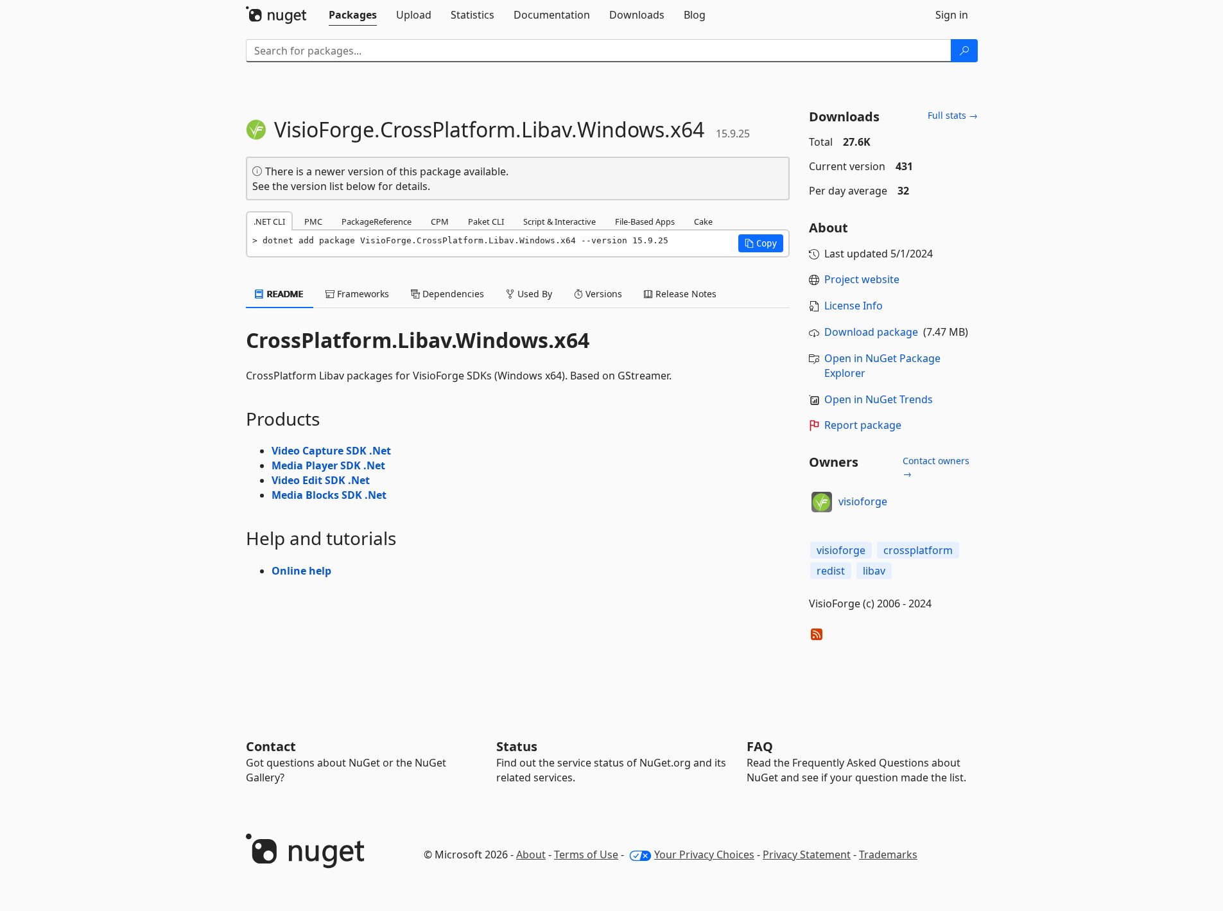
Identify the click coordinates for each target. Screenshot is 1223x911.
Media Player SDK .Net (328, 465)
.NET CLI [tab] (269, 221)
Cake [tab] (703, 221)
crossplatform (918, 550)
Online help (301, 571)
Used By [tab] (533, 294)
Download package (871, 332)
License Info (853, 306)
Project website (861, 279)
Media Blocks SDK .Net (329, 495)
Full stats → (953, 115)
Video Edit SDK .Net (321, 480)
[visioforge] (821, 502)
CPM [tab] (440, 221)
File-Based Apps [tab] (645, 221)
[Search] (964, 50)
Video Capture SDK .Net (331, 451)
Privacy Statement (807, 854)
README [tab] (284, 294)
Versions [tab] (602, 294)
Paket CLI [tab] (486, 221)
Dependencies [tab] (452, 294)
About (531, 854)
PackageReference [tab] (377, 221)
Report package (862, 425)
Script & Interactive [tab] (559, 221)
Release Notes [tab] (684, 294)
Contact (271, 746)
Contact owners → (936, 467)
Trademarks (888, 854)
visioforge (862, 501)
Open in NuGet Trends (878, 399)
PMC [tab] (313, 221)
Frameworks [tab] (361, 294)
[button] (760, 243)
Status (516, 746)
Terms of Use (586, 854)
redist (831, 571)
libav (874, 571)
